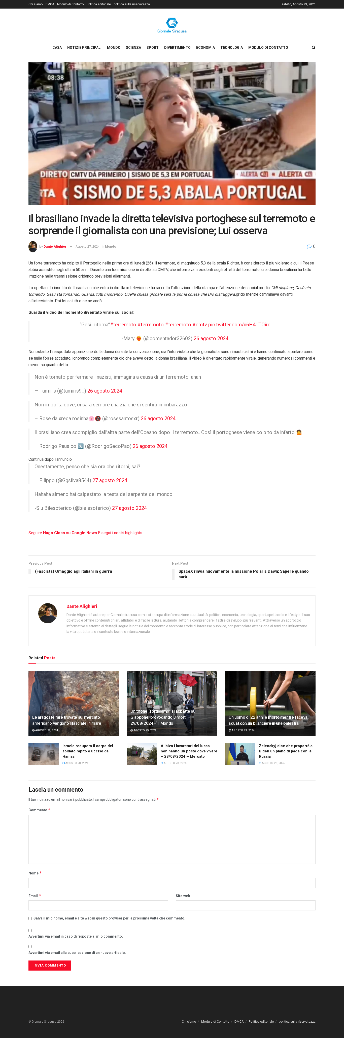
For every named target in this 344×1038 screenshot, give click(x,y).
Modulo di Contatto (70, 4)
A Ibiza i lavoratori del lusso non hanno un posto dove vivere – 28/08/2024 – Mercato (189, 751)
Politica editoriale (99, 4)
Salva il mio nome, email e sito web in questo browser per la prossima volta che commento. (109, 918)
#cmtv (199, 325)
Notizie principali (84, 48)
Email (34, 895)
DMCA (50, 4)
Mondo (113, 48)
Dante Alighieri (55, 246)
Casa (57, 48)
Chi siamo (35, 4)
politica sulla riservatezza (132, 4)
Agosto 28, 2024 (76, 763)
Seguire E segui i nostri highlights (85, 532)
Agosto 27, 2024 (87, 246)
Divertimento (177, 48)
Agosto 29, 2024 (46, 730)
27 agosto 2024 (109, 480)
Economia (205, 48)
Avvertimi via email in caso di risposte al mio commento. (75, 936)
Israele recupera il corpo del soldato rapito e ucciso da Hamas (87, 751)
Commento (39, 810)
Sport (153, 48)
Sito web (183, 896)
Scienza (133, 48)
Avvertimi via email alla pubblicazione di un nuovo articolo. (77, 953)
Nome (35, 873)
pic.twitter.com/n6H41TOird (239, 325)
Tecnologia (231, 48)
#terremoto (123, 325)
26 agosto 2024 (211, 338)
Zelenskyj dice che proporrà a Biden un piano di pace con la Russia (286, 751)
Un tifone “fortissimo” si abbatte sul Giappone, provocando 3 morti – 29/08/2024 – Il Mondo (163, 717)
